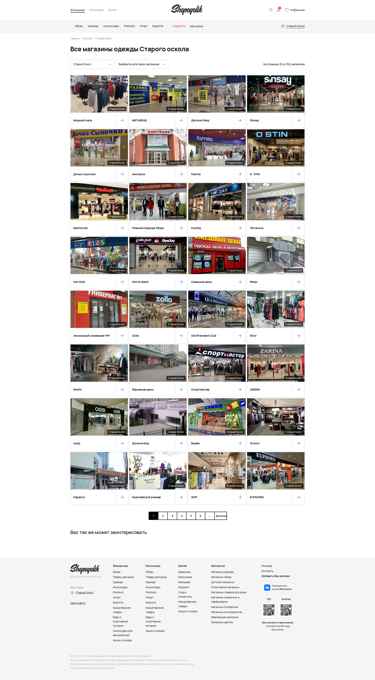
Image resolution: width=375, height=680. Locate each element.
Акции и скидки (122, 640)
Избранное (297, 10)
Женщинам (77, 10)
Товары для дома (123, 577)
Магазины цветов (222, 622)
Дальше (220, 515)
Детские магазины (222, 582)
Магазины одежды (222, 572)
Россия (87, 38)
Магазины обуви (221, 577)
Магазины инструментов (226, 612)
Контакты (267, 571)
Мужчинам (96, 10)
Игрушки (183, 587)
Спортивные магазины (225, 587)
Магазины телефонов (224, 607)
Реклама (267, 566)
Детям (112, 10)
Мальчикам (185, 577)
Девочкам (184, 572)
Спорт (117, 597)
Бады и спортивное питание (120, 621)
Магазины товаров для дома (228, 592)
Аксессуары (120, 587)
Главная (74, 38)
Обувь (117, 572)
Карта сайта (77, 603)
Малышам (184, 582)
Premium (118, 592)
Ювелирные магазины (224, 617)
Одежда (118, 582)
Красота (118, 602)
